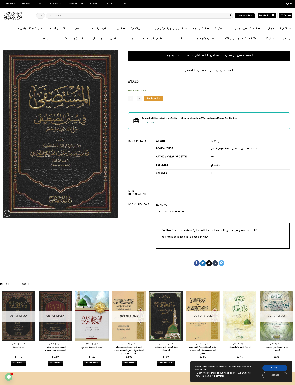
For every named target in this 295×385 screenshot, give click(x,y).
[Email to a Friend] (209, 263)
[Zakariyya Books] (17, 16)
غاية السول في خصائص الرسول (166, 349)
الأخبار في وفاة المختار (240, 347)
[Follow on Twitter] (291, 4)
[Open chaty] (8, 377)
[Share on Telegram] (221, 263)
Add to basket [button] (92, 363)
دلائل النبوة (18, 347)
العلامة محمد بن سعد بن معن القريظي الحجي (234, 149)
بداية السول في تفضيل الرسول (276, 349)
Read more (18, 363)
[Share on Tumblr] (215, 263)
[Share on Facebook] (197, 263)
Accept (274, 368)
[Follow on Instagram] (287, 4)
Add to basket (154, 98)
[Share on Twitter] (203, 263)
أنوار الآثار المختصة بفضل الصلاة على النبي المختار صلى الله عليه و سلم (129, 350)
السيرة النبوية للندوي (92, 347)
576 (212, 157)
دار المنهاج (216, 165)
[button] (244, 16)
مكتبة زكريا (172, 55)
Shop (187, 55)
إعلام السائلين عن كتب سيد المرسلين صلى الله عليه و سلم (203, 350)
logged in (182, 237)
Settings (275, 375)
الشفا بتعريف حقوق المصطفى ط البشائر (55, 349)
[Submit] (230, 16)
